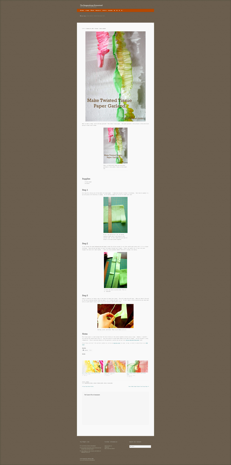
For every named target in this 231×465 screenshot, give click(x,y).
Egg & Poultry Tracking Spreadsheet (88, 445)
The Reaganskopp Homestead (91, 5)
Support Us (104, 10)
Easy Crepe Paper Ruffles (88, 386)
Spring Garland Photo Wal (132, 340)
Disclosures (110, 10)
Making (87, 381)
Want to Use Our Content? (110, 448)
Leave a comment (102, 28)
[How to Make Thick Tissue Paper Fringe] (92, 366)
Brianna (96, 28)
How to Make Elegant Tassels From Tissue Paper (138, 386)
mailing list (117, 343)
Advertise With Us (108, 445)
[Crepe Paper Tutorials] (115, 366)
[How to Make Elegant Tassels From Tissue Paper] (137, 366)
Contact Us (107, 447)
